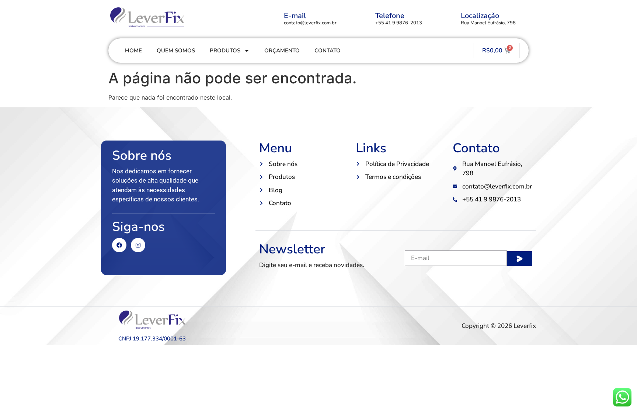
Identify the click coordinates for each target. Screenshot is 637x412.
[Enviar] (519, 258)
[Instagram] (138, 245)
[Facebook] (119, 245)
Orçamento (282, 50)
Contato (327, 50)
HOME (133, 50)
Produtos (225, 50)
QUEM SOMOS (176, 50)
